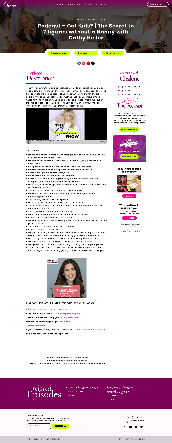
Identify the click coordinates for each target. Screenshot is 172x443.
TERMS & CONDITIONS (137, 439)
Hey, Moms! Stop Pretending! (91, 329)
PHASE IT (102, 5)
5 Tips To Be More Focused (82, 388)
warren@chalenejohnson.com (129, 229)
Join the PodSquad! (36, 325)
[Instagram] (125, 427)
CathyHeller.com (70, 317)
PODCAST (74, 5)
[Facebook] (136, 427)
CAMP (88, 5)
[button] (79, 63)
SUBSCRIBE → (60, 426)
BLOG (60, 5)
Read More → (71, 395)
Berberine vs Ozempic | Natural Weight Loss (120, 390)
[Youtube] (130, 427)
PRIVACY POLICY (123, 439)
